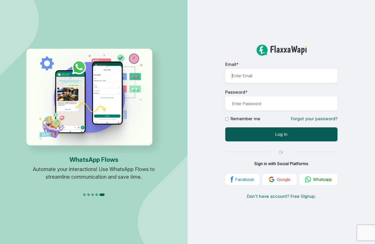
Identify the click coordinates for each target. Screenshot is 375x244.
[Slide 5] (102, 194)
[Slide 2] (88, 194)
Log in (281, 134)
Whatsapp (322, 179)
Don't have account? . (281, 196)
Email (232, 64)
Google (283, 179)
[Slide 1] (84, 194)
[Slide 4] (96, 194)
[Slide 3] (92, 194)
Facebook (244, 179)
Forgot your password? (314, 118)
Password (236, 92)
